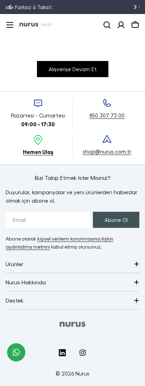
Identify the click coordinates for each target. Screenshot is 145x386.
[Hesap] (121, 25)
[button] (10, 7)
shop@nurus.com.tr (107, 151)
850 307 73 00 (107, 115)
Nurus (82, 373)
